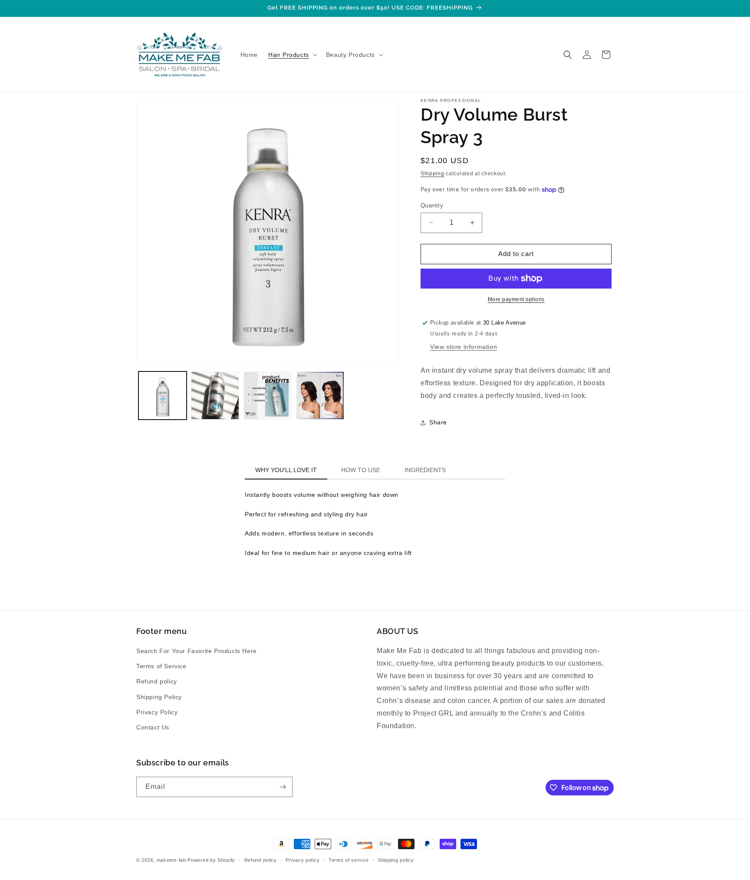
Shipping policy (396, 860)
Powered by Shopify (211, 860)
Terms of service (349, 860)
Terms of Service (161, 666)
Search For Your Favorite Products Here (196, 650)
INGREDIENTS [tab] (425, 469)
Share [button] (438, 422)
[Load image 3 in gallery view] (267, 395)
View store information (463, 346)
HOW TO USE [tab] (360, 469)
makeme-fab (171, 860)
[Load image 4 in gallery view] (320, 395)
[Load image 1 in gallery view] (162, 395)
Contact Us (152, 727)
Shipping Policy (159, 696)
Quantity (432, 205)
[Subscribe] (282, 787)
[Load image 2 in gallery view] (215, 395)
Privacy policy (302, 860)
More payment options (516, 299)
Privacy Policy (157, 712)
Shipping (432, 174)
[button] (292, 55)
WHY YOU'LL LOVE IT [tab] (286, 469)
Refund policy (156, 681)
